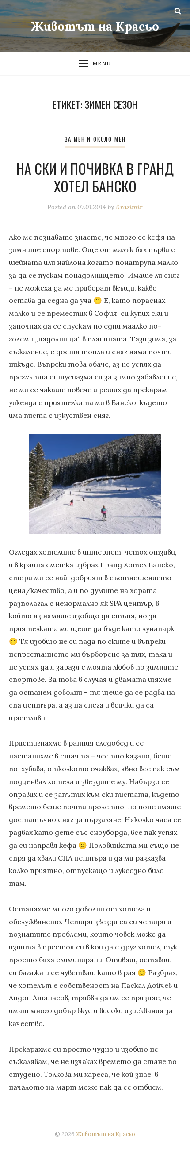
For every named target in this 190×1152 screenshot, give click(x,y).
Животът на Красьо (95, 26)
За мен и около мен (95, 139)
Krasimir (129, 207)
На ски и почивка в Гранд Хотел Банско (95, 177)
